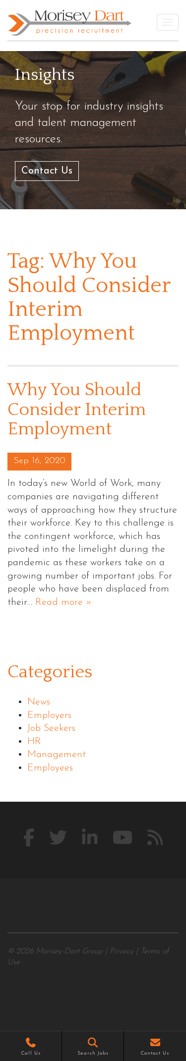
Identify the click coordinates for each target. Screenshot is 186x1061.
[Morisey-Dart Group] (69, 23)
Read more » (63, 602)
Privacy (121, 951)
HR (34, 742)
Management (56, 755)
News (38, 702)
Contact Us (46, 171)
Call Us (31, 1053)
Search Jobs (93, 1053)
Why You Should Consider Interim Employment (76, 409)
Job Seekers (51, 728)
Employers (49, 715)
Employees (50, 768)
